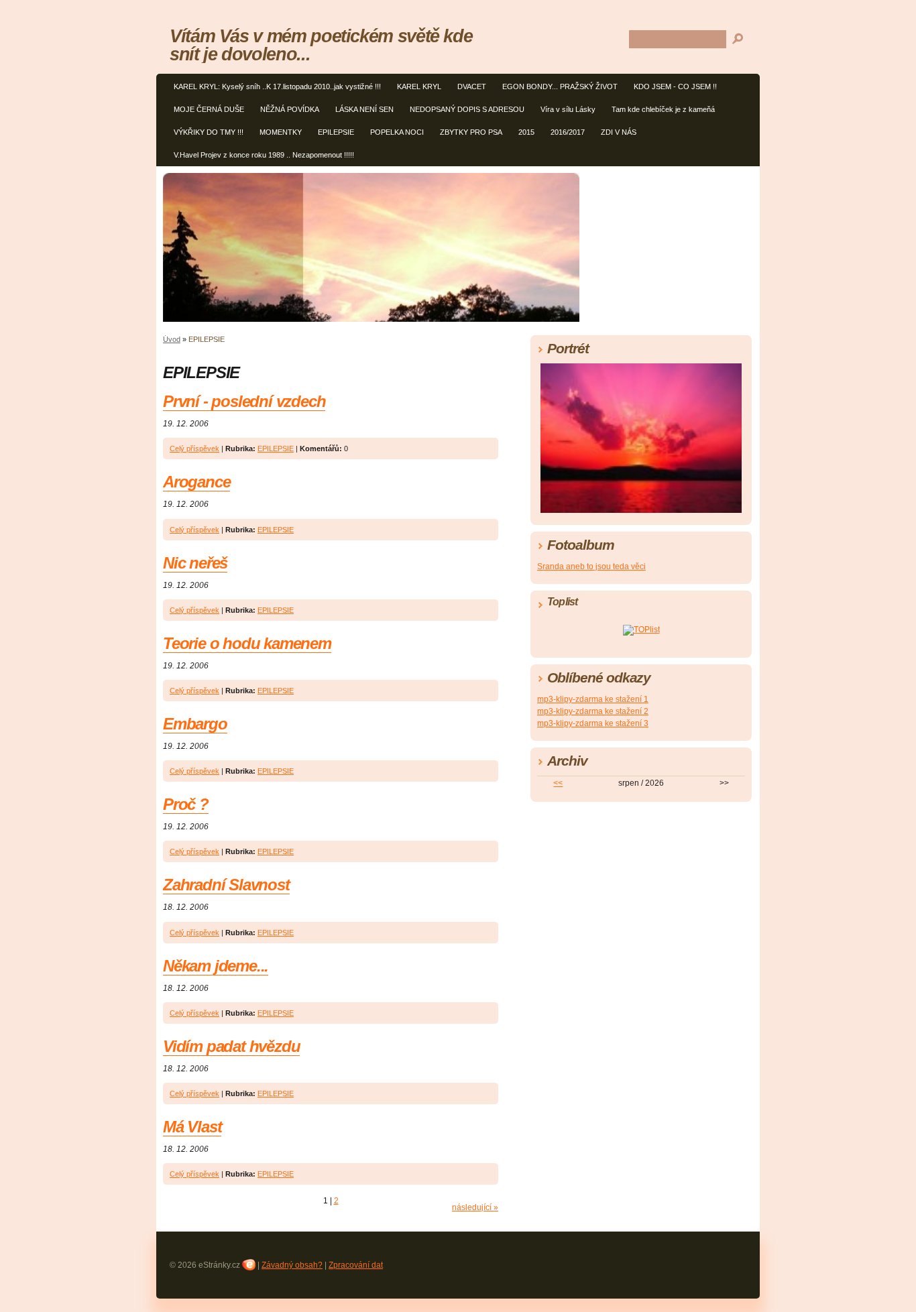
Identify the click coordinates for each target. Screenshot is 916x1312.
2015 (526, 132)
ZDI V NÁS (618, 132)
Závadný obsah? (292, 1265)
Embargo (195, 724)
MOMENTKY (281, 132)
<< (558, 783)
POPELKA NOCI (397, 132)
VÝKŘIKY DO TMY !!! (208, 132)
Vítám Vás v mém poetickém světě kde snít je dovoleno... (321, 44)
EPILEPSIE (336, 132)
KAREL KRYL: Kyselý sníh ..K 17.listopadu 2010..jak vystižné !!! (277, 86)
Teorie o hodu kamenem (247, 643)
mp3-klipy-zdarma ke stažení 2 (592, 711)
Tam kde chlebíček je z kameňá (663, 109)
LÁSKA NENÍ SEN (364, 109)
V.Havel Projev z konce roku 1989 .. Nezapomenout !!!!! (264, 155)
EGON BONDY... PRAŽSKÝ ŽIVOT (560, 86)
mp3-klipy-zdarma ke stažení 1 (592, 699)
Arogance (196, 482)
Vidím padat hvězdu (231, 1046)
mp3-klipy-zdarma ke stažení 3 (592, 723)
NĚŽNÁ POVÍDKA (289, 109)
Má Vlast (192, 1127)
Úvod (171, 339)
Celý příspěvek (194, 448)
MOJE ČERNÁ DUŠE (209, 109)
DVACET (471, 86)
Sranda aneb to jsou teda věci (591, 566)
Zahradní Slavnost (226, 885)
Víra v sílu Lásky (567, 109)
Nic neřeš (195, 563)
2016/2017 (568, 132)
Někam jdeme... (215, 966)
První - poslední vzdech (244, 401)
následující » (475, 1207)
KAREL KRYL (419, 86)
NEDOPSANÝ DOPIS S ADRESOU (467, 109)
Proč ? (186, 804)
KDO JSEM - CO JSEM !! (675, 86)
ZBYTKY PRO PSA (471, 132)
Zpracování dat (356, 1265)
